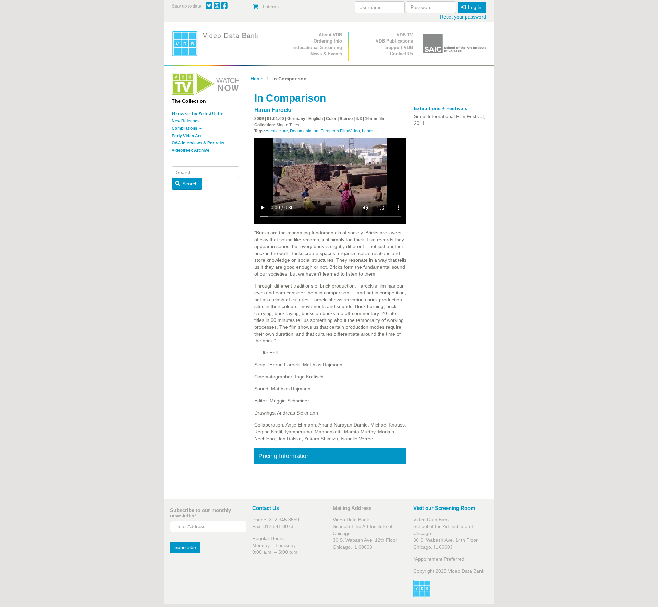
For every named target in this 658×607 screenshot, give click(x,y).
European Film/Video (340, 131)
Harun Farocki (272, 110)
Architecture (277, 131)
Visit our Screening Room (444, 508)
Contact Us (401, 53)
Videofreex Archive (190, 150)
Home (257, 78)
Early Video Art (186, 135)
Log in (474, 7)
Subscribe (185, 547)
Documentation (304, 131)
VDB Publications (394, 41)
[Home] (218, 43)
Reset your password (463, 17)
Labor (367, 131)
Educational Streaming (317, 47)
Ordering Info (328, 41)
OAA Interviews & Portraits (198, 143)
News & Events (326, 53)
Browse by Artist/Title (197, 113)
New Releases (186, 121)
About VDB (330, 34)
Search (189, 183)
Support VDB (399, 47)
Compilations (185, 128)
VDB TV (405, 34)
